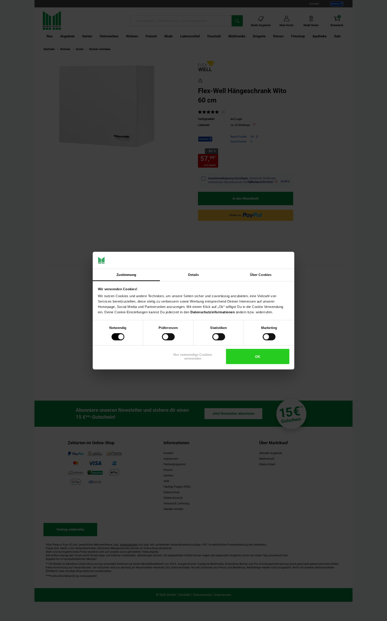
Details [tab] (193, 275)
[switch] (168, 336)
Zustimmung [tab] (126, 275)
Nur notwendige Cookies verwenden (192, 356)
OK (257, 357)
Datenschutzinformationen (212, 312)
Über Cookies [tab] (260, 275)
